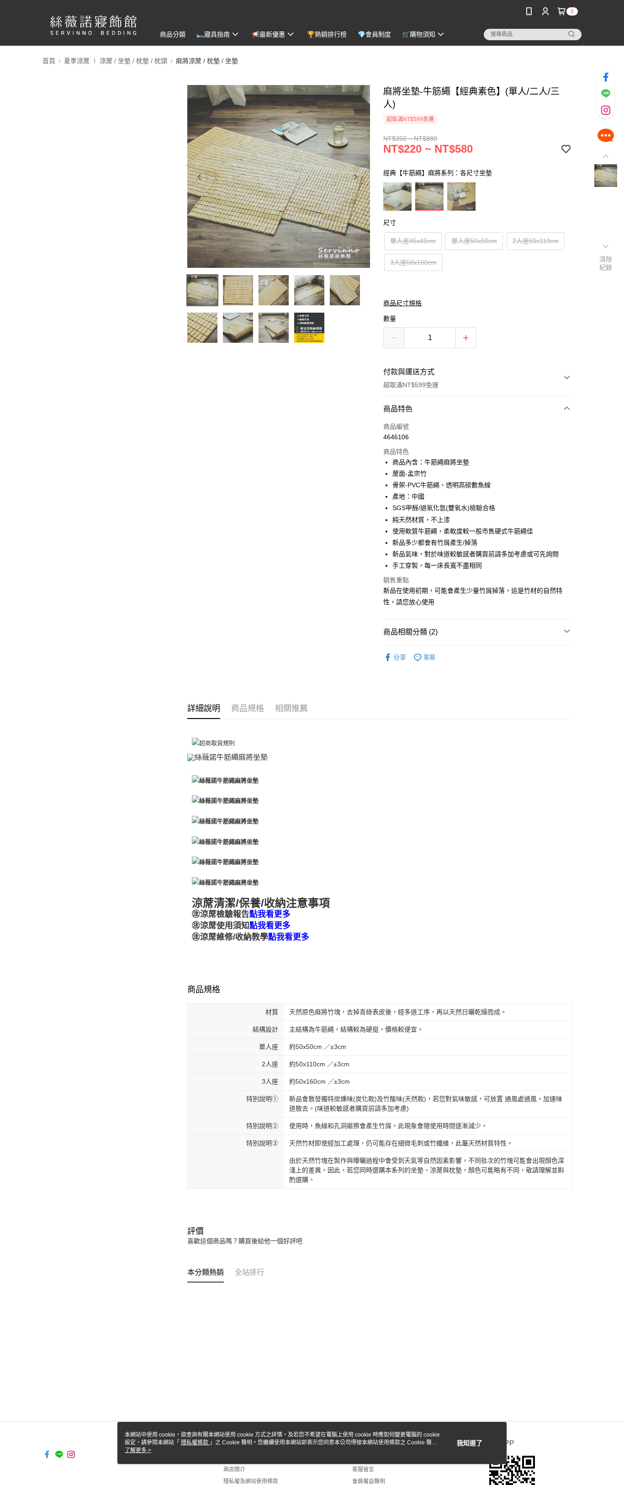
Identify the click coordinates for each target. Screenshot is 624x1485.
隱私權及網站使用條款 (250, 1481)
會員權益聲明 (368, 1481)
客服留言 (363, 1469)
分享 (399, 657)
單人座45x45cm (413, 241)
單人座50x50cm (474, 241)
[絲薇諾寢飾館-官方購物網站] (93, 24)
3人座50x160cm (413, 262)
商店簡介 (234, 1469)
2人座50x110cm (536, 241)
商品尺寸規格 (402, 303)
